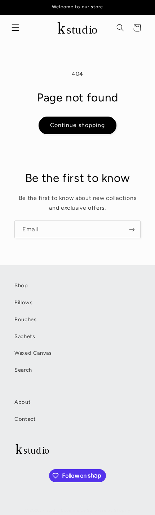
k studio (51, 510)
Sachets (24, 336)
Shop (21, 285)
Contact (25, 419)
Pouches (25, 319)
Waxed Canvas (33, 353)
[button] (15, 27)
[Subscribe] (132, 229)
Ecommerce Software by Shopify (95, 510)
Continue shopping (77, 125)
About (22, 402)
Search (23, 370)
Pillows (23, 302)
